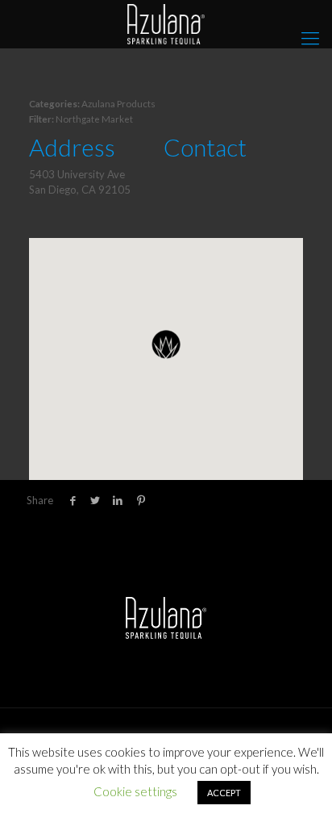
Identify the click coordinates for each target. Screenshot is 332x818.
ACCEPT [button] (224, 792)
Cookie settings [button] (135, 791)
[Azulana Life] (166, 24)
